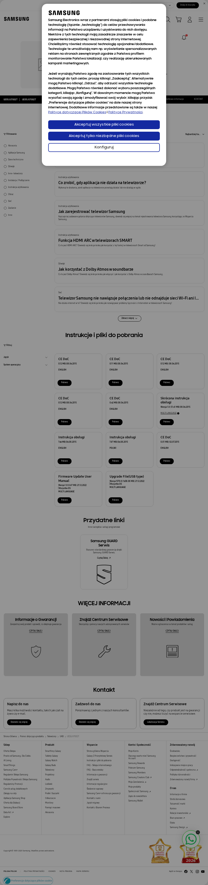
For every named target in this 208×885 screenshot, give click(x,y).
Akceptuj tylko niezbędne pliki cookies (104, 136)
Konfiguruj (104, 147)
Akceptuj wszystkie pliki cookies (104, 125)
